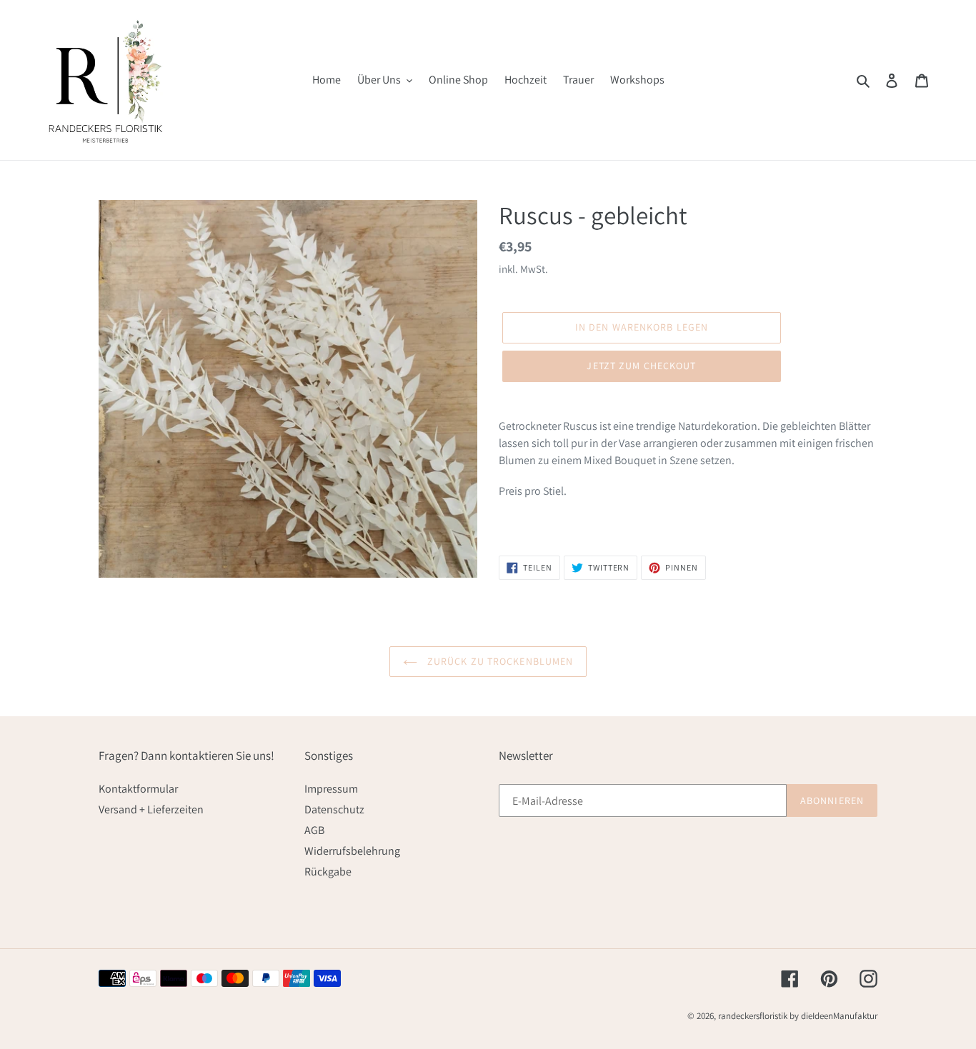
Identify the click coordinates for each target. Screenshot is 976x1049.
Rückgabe (328, 871)
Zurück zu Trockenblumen (499, 661)
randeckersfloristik (752, 1016)
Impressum (331, 788)
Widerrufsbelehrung (352, 850)
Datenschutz (334, 809)
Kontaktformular (138, 788)
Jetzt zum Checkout (641, 365)
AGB (314, 830)
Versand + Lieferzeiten (151, 809)
